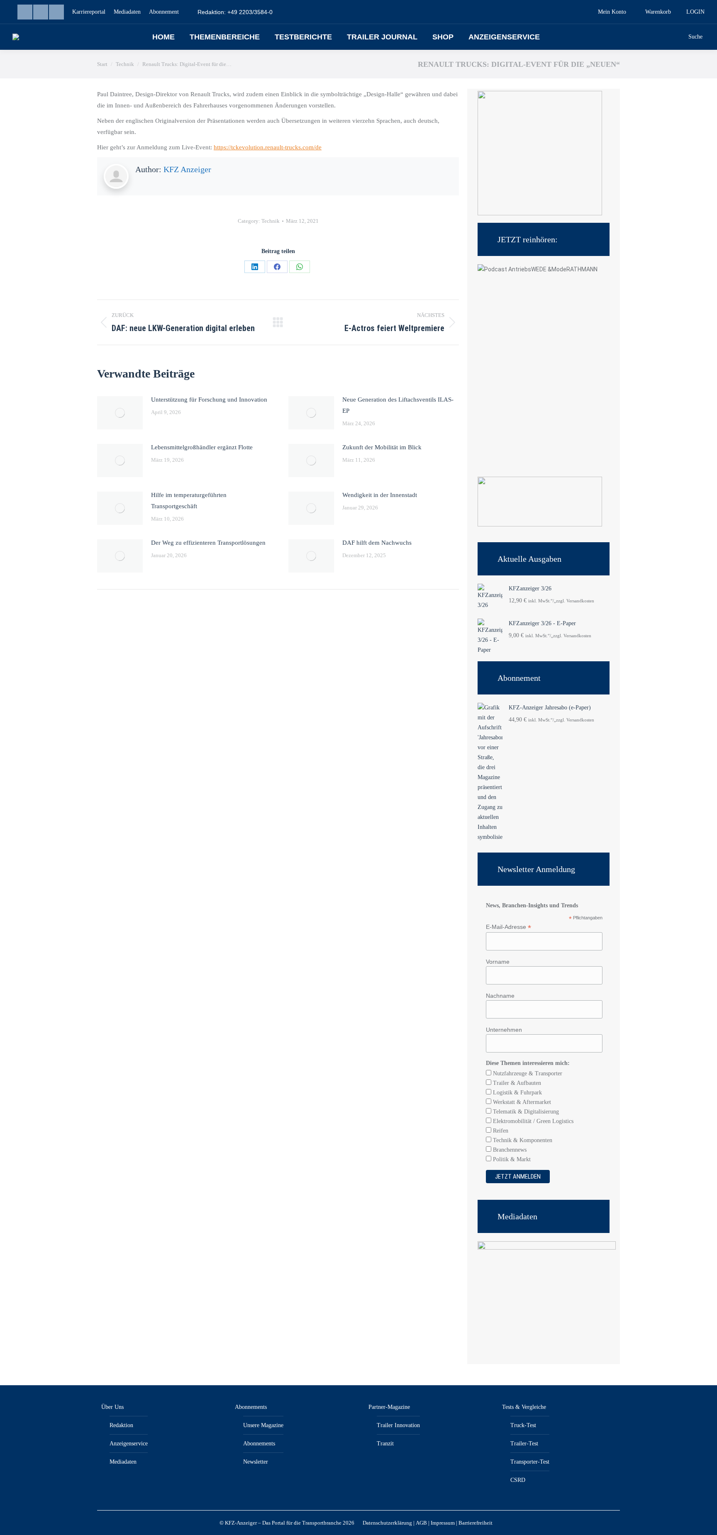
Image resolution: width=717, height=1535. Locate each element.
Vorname (498, 961)
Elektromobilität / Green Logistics (532, 1121)
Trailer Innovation (398, 1425)
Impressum (443, 1523)
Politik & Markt (511, 1159)
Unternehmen (504, 1029)
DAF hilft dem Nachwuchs (377, 542)
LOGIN (695, 12)
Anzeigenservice (129, 1443)
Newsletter (255, 1462)
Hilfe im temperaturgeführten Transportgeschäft (189, 500)
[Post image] (120, 412)
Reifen (499, 1131)
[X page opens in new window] (56, 12)
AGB (421, 1523)
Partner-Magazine (389, 1407)
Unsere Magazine (263, 1425)
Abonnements (251, 1407)
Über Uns (112, 1407)
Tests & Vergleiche (524, 1407)
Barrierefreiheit (475, 1523)
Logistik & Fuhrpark (516, 1092)
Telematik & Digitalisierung (525, 1112)
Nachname (500, 995)
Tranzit (385, 1443)
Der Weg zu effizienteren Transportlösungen (208, 542)
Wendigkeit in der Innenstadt (379, 495)
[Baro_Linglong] (540, 524)
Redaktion (121, 1425)
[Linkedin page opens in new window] (24, 12)
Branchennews (509, 1150)
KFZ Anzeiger (187, 169)
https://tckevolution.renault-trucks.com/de (268, 147)
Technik (270, 221)
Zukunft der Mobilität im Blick (382, 447)
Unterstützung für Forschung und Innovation (209, 399)
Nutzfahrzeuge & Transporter (526, 1073)
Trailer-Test (524, 1443)
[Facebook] (277, 267)
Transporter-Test (529, 1462)
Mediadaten (123, 1462)
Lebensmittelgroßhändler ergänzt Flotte (202, 447)
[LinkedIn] (254, 267)
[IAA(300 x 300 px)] (540, 213)
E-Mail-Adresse (508, 927)
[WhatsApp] (299, 267)
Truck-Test (523, 1425)
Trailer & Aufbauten (516, 1083)
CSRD (517, 1480)
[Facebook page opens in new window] (40, 12)
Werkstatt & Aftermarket (521, 1102)
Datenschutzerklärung (387, 1523)
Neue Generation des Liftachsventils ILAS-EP (398, 405)
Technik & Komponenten (521, 1140)
